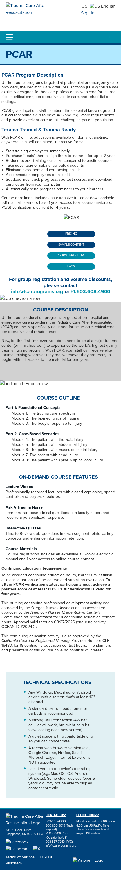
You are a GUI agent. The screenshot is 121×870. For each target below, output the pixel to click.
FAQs (71, 266)
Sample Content (71, 245)
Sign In (88, 13)
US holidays (92, 833)
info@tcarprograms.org (37, 291)
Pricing (71, 234)
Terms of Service (20, 857)
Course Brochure (71, 255)
